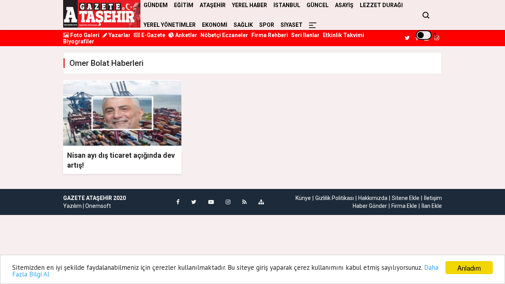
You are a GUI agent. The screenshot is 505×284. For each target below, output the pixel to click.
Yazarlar (119, 35)
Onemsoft (98, 206)
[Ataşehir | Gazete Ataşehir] (101, 13)
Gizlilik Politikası (334, 198)
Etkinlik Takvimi (343, 35)
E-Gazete (152, 35)
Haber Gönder (370, 206)
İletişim (433, 198)
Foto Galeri (84, 35)
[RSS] (244, 202)
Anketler (185, 35)
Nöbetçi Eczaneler (224, 35)
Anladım (469, 268)
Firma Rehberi (269, 35)
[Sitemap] (261, 202)
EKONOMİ (214, 25)
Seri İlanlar (305, 35)
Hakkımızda (372, 198)
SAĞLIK (243, 25)
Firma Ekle (404, 206)
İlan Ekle (431, 206)
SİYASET (292, 25)
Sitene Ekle (405, 198)
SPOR (266, 25)
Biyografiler (78, 41)
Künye (303, 198)
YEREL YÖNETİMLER (170, 25)
